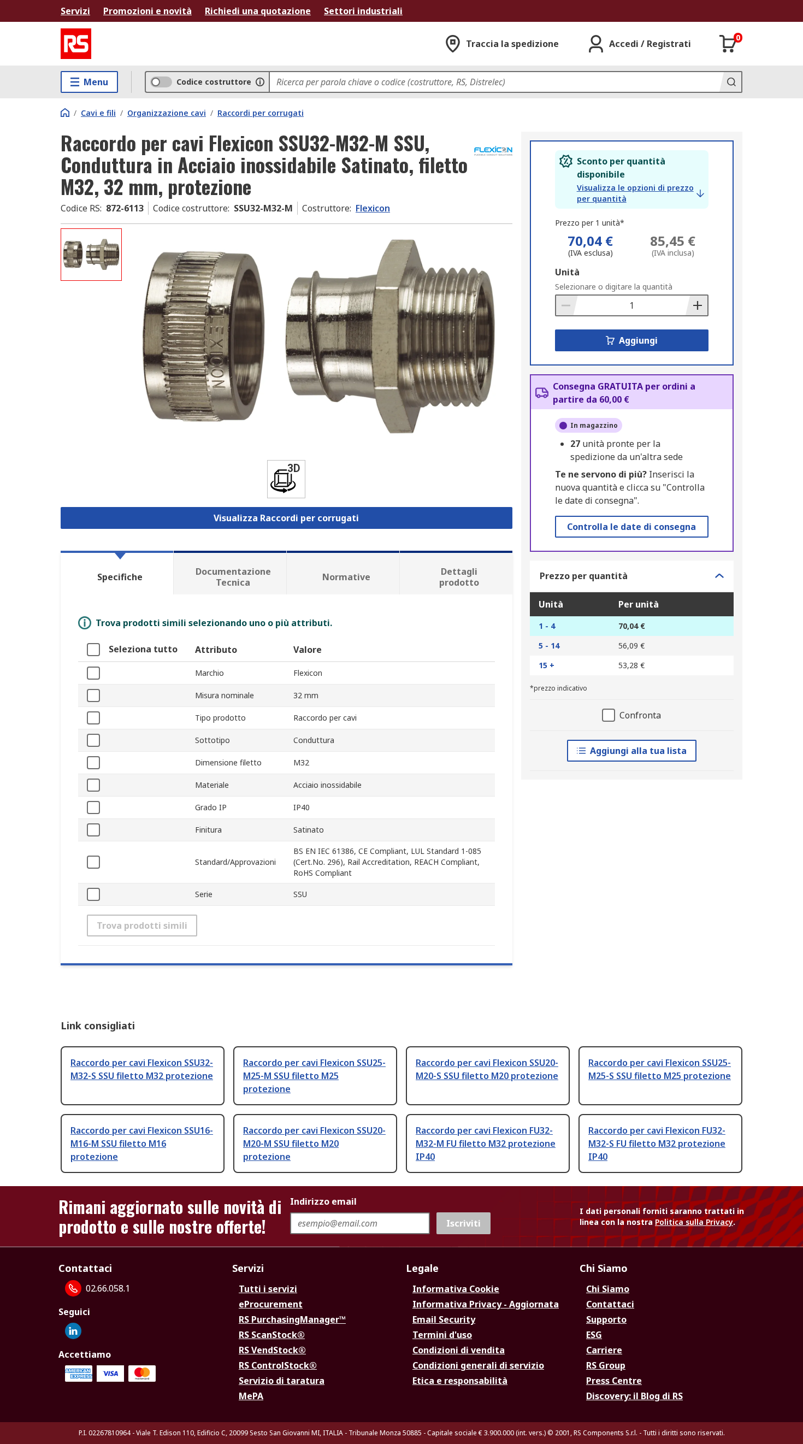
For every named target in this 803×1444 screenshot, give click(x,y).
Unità (567, 272)
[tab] (117, 572)
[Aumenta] (696, 305)
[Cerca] (730, 82)
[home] (65, 112)
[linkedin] (73, 1331)
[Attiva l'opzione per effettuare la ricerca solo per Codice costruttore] (260, 82)
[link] (640, 193)
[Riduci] (567, 305)
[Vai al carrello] (728, 44)
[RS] (76, 43)
